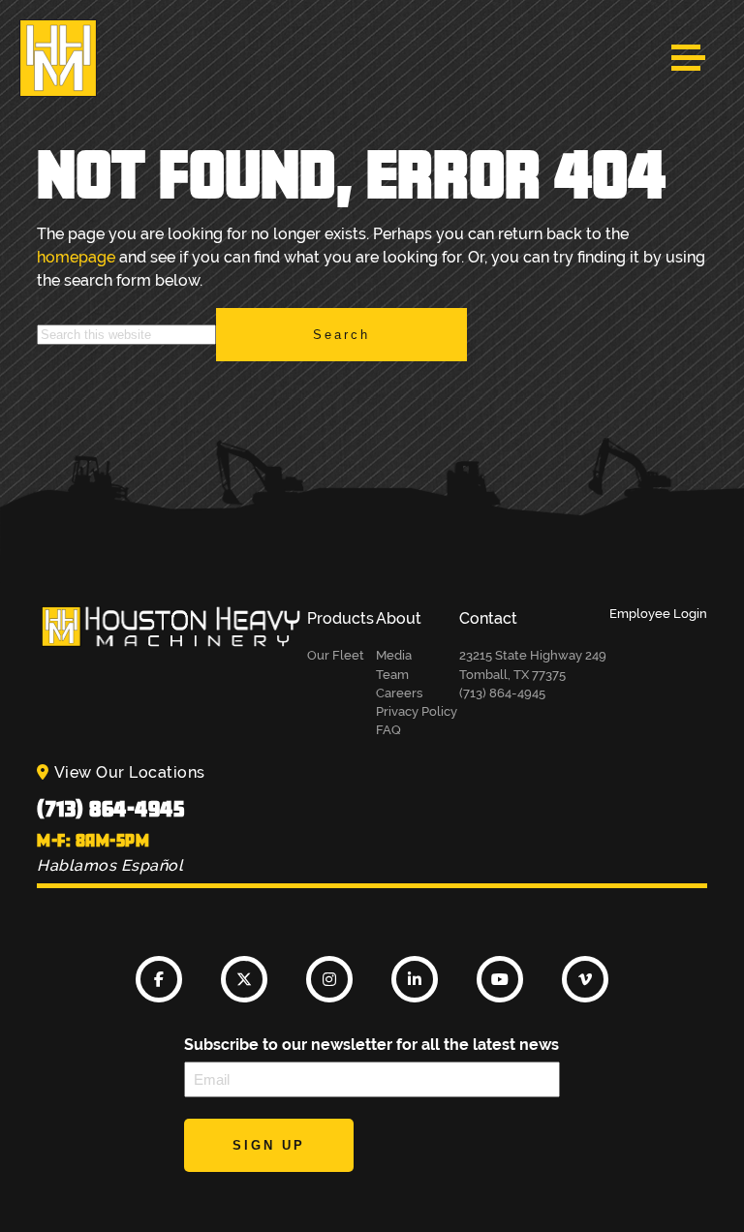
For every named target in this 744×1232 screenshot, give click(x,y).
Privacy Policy (416, 711)
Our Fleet (335, 655)
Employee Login (658, 613)
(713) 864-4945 (110, 808)
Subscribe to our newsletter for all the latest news (371, 1044)
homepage (76, 257)
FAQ (388, 730)
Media (394, 655)
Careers (399, 693)
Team (392, 674)
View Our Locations (129, 772)
